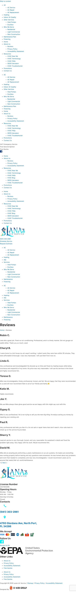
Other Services (9, 20)
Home (6, 42)
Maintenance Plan (10, 37)
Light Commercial (13, 32)
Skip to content (5, 1)
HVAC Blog (11, 178)
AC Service (11, 7)
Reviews (10, 46)
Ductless (10, 25)
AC (5, 5)
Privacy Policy (12, 49)
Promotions (8, 68)
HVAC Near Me (12, 56)
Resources (7, 54)
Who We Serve (9, 27)
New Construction (13, 34)
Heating (6, 15)
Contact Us (8, 71)
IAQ (5, 260)
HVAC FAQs (11, 61)
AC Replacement (13, 12)
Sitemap (30, 583)
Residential (11, 29)
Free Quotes (8, 568)
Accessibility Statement (15, 51)
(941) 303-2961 (9, 511)
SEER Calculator (13, 63)
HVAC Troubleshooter (15, 66)
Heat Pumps (11, 22)
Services (7, 262)
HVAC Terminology (14, 59)
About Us (7, 44)
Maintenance (8, 279)
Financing (7, 39)
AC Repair (10, 10)
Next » (5, 463)
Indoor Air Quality (10, 17)
